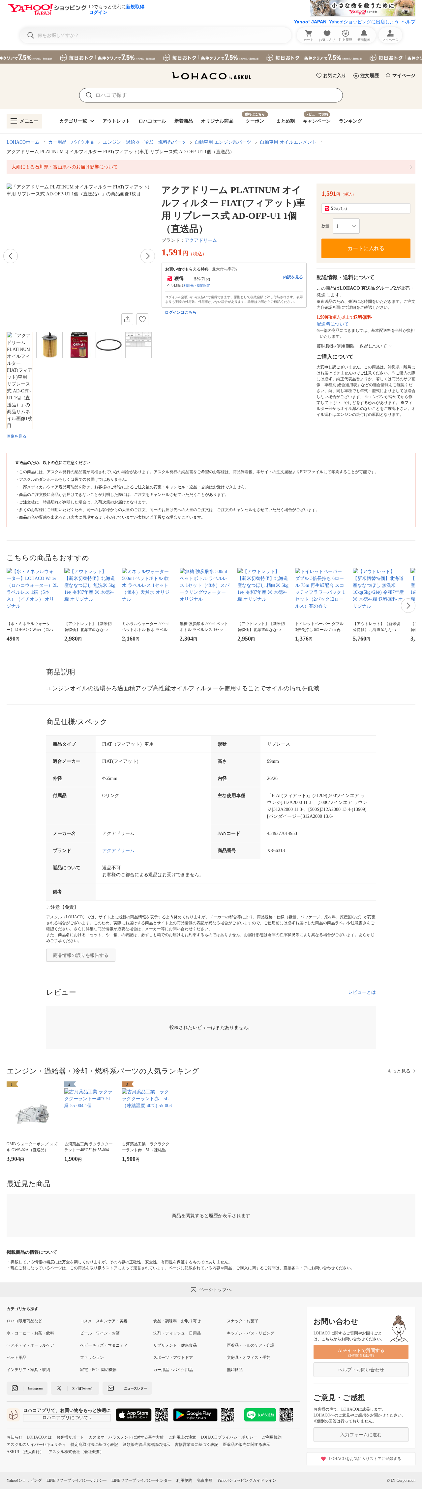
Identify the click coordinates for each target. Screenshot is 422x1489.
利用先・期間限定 (197, 285)
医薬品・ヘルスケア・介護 (250, 1345)
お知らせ (14, 1437)
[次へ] (147, 256)
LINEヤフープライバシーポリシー (76, 1480)
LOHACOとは (39, 1437)
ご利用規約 (272, 1437)
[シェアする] (127, 319)
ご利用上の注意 (182, 1437)
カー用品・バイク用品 (71, 142)
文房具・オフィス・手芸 (248, 1358)
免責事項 (205, 1480)
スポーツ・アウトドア (173, 1358)
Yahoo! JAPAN (310, 21)
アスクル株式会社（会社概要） (76, 1451)
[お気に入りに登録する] (142, 319)
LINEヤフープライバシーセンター (141, 1480)
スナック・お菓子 (242, 1321)
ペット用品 (16, 1358)
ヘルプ (408, 21)
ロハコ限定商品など (24, 1321)
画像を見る (16, 436)
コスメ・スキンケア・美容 (104, 1321)
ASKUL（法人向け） (25, 1451)
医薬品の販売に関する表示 (246, 1444)
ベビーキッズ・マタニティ (104, 1345)
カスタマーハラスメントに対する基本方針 (126, 1437)
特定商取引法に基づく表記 (94, 1444)
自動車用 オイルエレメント (288, 142)
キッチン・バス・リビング (250, 1333)
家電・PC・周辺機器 (98, 1370)
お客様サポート (70, 1437)
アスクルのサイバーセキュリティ (36, 1444)
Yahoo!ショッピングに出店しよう (364, 21)
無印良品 (235, 1370)
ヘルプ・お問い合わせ (361, 1369)
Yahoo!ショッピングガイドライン (246, 1480)
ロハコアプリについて (65, 1417)
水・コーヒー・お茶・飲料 (30, 1333)
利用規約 (184, 1480)
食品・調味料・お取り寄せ (177, 1321)
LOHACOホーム (23, 142)
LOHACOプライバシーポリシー (229, 1437)
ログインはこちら (180, 312)
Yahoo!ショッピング (24, 1480)
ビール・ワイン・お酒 (100, 1333)
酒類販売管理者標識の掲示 (146, 1444)
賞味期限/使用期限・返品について (351, 346)
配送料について (332, 324)
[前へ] (10, 256)
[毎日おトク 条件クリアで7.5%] (211, 57)
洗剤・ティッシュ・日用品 (177, 1333)
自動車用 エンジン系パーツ (223, 142)
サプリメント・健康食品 (175, 1345)
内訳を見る (293, 277)
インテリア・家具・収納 (28, 1370)
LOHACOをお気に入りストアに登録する (365, 1458)
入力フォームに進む (361, 1434)
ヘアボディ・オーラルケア (30, 1345)
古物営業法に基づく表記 (196, 1444)
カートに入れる (365, 248)
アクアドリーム (201, 240)
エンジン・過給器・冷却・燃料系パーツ (144, 142)
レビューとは (362, 992)
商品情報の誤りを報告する (80, 955)
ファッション (92, 1358)
